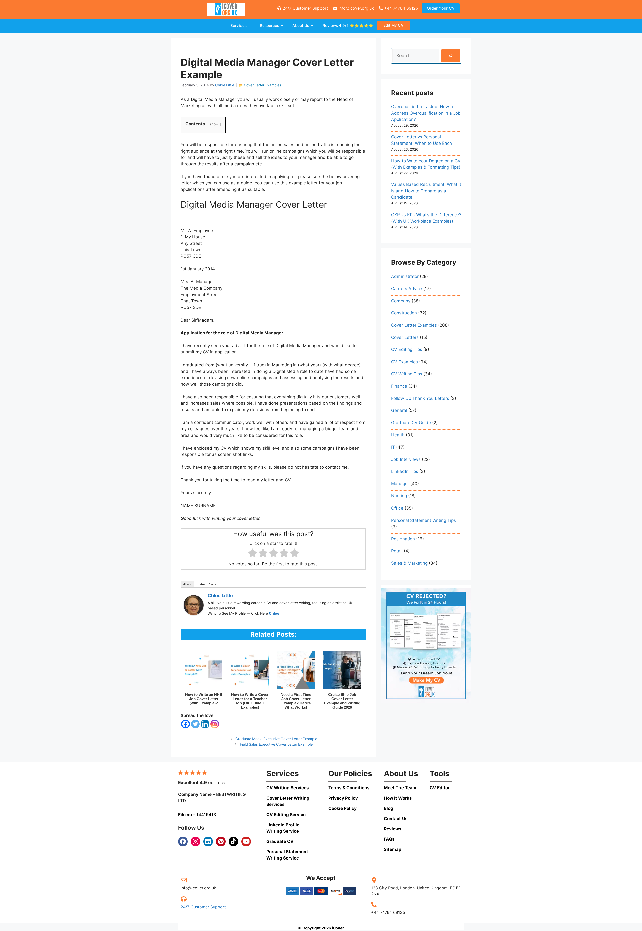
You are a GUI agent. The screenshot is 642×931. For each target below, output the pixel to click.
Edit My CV (393, 25)
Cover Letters (405, 337)
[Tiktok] (233, 841)
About (187, 584)
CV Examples (404, 361)
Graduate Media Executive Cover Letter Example (276, 739)
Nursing (399, 495)
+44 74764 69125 (400, 8)
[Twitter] (195, 724)
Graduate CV (280, 841)
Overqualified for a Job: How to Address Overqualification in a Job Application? (426, 113)
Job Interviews (406, 459)
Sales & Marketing (409, 563)
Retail (397, 550)
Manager (400, 483)
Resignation (403, 538)
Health (398, 434)
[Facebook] (185, 724)
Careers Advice (406, 288)
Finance (399, 386)
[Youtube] (246, 841)
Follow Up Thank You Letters (420, 398)
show (214, 124)
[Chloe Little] (194, 613)
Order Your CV (441, 8)
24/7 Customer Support (304, 8)
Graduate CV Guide (411, 422)
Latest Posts (207, 584)
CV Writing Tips (406, 373)
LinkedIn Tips (404, 471)
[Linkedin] (205, 724)
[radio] (252, 554)
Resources (269, 25)
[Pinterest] (220, 841)
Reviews (348, 25)
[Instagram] (214, 724)
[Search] (450, 55)
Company (400, 300)
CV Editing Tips (406, 349)
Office (397, 508)
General (399, 410)
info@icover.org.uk (355, 8)
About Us (300, 25)
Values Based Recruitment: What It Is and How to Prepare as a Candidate (426, 191)
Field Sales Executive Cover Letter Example (276, 744)
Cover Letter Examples (262, 85)
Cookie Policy (342, 808)
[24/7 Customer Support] (184, 899)
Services (238, 25)
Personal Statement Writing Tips (423, 520)
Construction (404, 312)
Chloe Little (220, 595)
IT (393, 447)
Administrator (405, 276)
